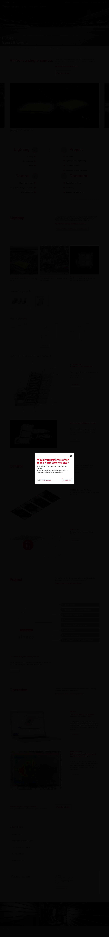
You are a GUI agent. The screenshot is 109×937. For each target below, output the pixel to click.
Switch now (67, 480)
